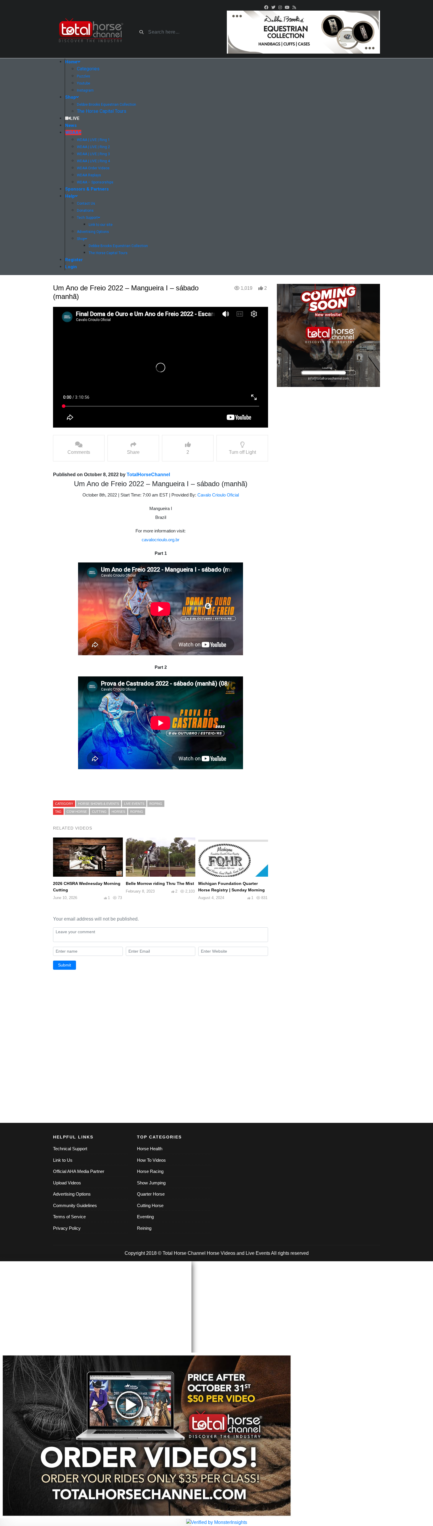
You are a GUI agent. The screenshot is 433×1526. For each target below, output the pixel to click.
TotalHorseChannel (148, 474)
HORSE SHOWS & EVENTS (98, 803)
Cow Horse (77, 811)
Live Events (258, 1253)
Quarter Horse (151, 1193)
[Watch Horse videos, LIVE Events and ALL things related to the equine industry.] (90, 32)
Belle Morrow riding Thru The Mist (160, 883)
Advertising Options (72, 1193)
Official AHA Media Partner (78, 1171)
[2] (303, 31)
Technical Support (70, 1148)
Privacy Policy (67, 1228)
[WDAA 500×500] (328, 335)
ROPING (155, 803)
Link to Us (62, 1160)
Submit (64, 965)
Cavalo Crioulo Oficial (218, 494)
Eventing (145, 1216)
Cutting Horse (150, 1205)
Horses (118, 811)
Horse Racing (150, 1171)
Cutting (99, 811)
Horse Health (149, 1148)
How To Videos (151, 1160)
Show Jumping (151, 1182)
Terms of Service (69, 1216)
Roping (136, 811)
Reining (144, 1228)
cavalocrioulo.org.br (160, 539)
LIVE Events (134, 803)
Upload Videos (67, 1182)
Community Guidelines (75, 1205)
